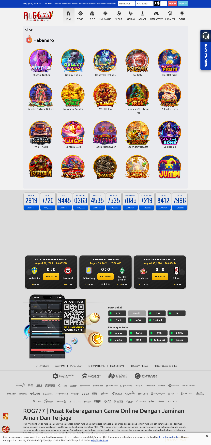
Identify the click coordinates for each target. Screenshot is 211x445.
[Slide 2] (104, 284)
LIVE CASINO (105, 19)
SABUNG (131, 19)
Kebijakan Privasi (99, 440)
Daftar (183, 3)
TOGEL (80, 19)
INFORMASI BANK (96, 366)
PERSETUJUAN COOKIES (165, 366)
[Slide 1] (102, 284)
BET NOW (51, 276)
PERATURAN (76, 366)
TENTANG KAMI (41, 366)
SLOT (92, 19)
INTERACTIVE (156, 19)
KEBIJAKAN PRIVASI (139, 366)
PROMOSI (170, 19)
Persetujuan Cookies (169, 437)
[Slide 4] (109, 284)
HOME (69, 19)
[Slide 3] (106, 284)
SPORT (118, 19)
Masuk (172, 3)
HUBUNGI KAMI (117, 366)
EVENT (182, 19)
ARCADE (142, 19)
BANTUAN (60, 366)
